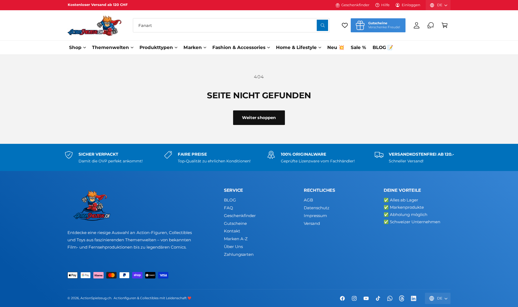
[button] (445, 25)
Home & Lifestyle (296, 47)
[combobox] (231, 25)
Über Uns (233, 246)
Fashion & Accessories (238, 47)
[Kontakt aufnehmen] (431, 25)
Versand (312, 223)
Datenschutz (316, 207)
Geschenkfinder (355, 5)
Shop (75, 47)
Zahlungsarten (239, 254)
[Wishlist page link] (345, 25)
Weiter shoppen (259, 117)
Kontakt (232, 230)
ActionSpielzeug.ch (95, 298)
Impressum (315, 215)
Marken (192, 47)
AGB (308, 200)
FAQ (228, 207)
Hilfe (385, 5)
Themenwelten (110, 47)
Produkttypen (156, 47)
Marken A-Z (236, 238)
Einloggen (411, 5)
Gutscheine (235, 223)
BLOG (230, 200)
